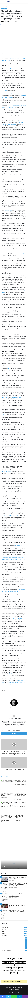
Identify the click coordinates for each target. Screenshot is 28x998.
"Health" (3, 943)
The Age (4, 414)
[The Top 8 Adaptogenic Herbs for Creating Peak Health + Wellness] (4, 914)
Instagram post (8, 210)
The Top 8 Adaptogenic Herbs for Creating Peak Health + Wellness (16, 911)
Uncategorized (5, 939)
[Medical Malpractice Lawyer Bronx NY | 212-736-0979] (4, 879)
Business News (5, 927)
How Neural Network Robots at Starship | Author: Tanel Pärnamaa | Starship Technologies (17, 895)
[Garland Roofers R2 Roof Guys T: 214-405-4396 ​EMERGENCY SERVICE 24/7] (4, 906)
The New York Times (17, 618)
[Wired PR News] (8, 1)
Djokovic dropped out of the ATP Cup (11, 515)
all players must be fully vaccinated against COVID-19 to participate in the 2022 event (13, 591)
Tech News (4, 933)
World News (4, 929)
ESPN (9, 368)
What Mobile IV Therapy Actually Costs (12, 868)
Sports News (8, 6)
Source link (4, 694)
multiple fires (5, 397)
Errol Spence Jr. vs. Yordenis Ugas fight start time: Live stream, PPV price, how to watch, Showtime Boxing (6, 818)
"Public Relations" (5, 948)
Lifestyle (3, 931)
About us (11, 987)
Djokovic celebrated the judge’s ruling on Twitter (13, 94)
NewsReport (5, 21)
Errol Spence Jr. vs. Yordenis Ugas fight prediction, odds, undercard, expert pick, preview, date (20, 818)
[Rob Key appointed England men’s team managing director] (7, 786)
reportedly (21, 253)
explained (11, 480)
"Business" (4, 941)
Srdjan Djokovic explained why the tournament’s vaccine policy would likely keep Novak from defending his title (13, 557)
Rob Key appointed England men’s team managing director (7, 794)
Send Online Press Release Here (14, 989)
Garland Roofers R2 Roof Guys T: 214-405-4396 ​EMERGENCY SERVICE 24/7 (17, 905)
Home (3, 6)
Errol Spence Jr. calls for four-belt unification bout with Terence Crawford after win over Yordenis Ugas (20, 796)
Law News (4, 937)
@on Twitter (4, 977)
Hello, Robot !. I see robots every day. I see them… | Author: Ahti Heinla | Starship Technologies (18, 884)
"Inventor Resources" (6, 950)
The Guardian (18, 545)
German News (5, 946)
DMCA (14, 987)
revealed (9, 68)
